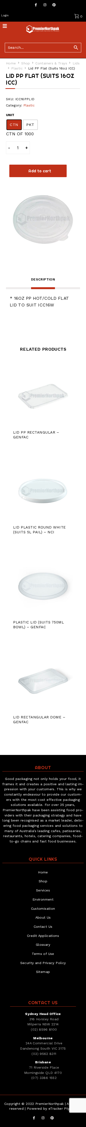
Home (11, 63)
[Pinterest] (54, 4)
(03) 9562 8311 (44, 1054)
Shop (25, 63)
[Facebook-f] (35, 4)
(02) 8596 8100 (44, 1029)
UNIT (10, 115)
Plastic (17, 68)
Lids (76, 63)
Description (43, 279)
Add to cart (39, 170)
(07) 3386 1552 (44, 1078)
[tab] (43, 282)
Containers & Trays (51, 63)
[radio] (14, 125)
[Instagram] (45, 4)
